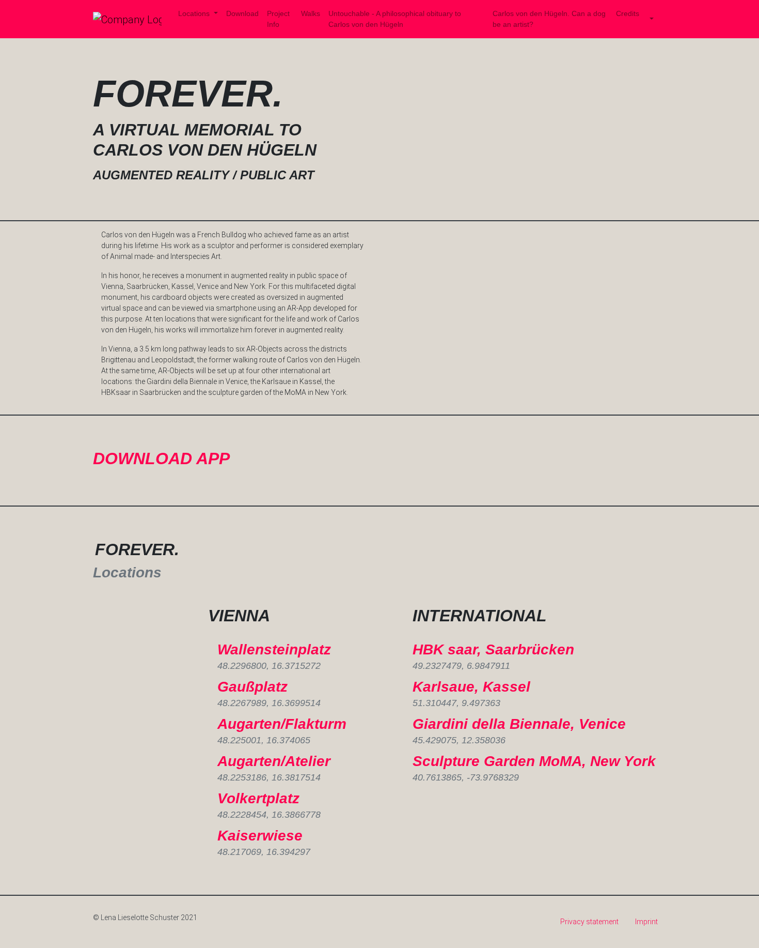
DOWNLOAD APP (161, 458)
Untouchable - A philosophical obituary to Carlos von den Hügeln (394, 18)
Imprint (646, 922)
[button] (650, 19)
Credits (627, 13)
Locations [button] (195, 13)
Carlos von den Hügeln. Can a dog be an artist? (549, 18)
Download (242, 13)
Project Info (278, 18)
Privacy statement (589, 922)
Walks (310, 13)
